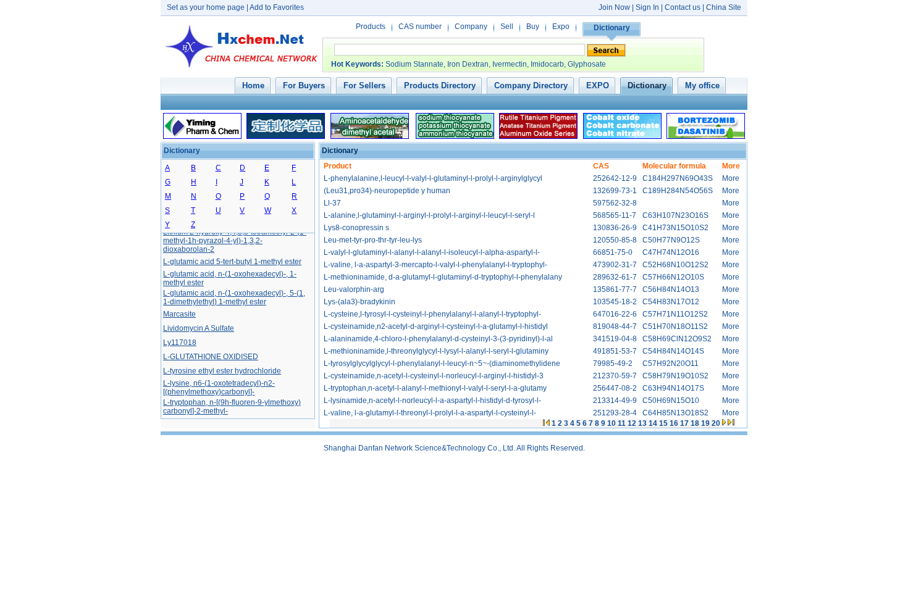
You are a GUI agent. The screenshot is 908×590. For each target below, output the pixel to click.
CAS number (420, 26)
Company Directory (531, 85)
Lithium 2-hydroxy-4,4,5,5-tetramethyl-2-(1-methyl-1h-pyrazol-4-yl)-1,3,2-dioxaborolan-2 (234, 239)
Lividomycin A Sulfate (198, 327)
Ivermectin (509, 64)
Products (370, 26)
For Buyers (304, 85)
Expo (561, 26)
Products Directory (440, 85)
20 (716, 423)
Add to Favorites (277, 7)
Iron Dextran (468, 64)
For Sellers (364, 85)
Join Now (614, 7)
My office (702, 85)
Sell (506, 26)
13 (642, 423)
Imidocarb (547, 64)
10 (611, 423)
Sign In (648, 7)
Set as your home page (206, 7)
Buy (532, 26)
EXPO (597, 85)
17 (684, 423)
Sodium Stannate (414, 64)
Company (471, 26)
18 (695, 423)
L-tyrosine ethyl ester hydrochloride (222, 369)
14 (653, 423)
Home (253, 85)
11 (622, 423)
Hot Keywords (356, 64)
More (730, 178)
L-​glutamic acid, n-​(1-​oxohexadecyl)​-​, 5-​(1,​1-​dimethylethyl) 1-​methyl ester (234, 296)
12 (632, 423)
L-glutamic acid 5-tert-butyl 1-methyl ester (232, 260)
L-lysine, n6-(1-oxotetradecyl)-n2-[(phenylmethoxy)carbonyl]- (219, 386)
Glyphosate (587, 64)
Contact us (682, 7)
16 (674, 423)
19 (705, 423)
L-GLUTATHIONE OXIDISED (210, 355)
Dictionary (612, 27)
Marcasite (179, 313)
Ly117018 (179, 341)
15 (663, 423)
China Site (723, 7)
